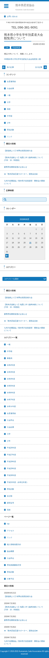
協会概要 (10, 551)
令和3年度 (11, 372)
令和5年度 (11, 386)
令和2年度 (11, 365)
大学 (8, 102)
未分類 (9, 496)
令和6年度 (11, 393)
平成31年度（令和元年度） (17, 482)
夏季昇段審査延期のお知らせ (15, 167)
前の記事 (10, 67)
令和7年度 (11, 400)
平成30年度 (16, 47)
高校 (8, 109)
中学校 (9, 116)
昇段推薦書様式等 (14, 565)
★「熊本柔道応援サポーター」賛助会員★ (21, 174)
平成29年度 (11, 468)
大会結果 (10, 88)
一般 (8, 95)
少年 (6, 47)
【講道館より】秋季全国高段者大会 (18, 151)
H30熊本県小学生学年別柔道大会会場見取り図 (22, 59)
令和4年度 (11, 379)
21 (30, 243)
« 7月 (7, 256)
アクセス (10, 531)
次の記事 (38, 67)
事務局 (9, 358)
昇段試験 (10, 130)
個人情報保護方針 (14, 544)
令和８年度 (11, 406)
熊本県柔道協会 (24, 5)
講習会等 (10, 503)
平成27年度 (11, 455)
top (8, 524)
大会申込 (10, 420)
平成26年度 (11, 448)
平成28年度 (11, 461)
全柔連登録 (11, 81)
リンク (9, 137)
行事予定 (10, 579)
